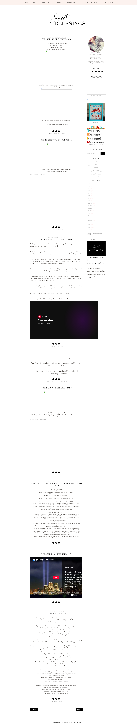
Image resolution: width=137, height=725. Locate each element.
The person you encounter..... (57, 140)
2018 (89, 190)
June (89, 213)
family (55, 133)
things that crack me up (60, 381)
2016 (89, 193)
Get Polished (68, 722)
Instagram (45, 2)
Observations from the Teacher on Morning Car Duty (57, 484)
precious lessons (96, 168)
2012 (89, 200)
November (90, 205)
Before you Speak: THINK (96, 144)
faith (96, 162)
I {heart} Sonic (96, 122)
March (89, 218)
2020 (89, 186)
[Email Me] (101, 71)
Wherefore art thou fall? (56, 39)
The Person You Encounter (38, 174)
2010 (89, 224)
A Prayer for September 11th (56, 554)
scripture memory (96, 174)
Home (26, 2)
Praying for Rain (56, 614)
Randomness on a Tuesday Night (56, 239)
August (89, 210)
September (90, 208)
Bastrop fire (64, 687)
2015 (89, 195)
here (61, 682)
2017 (89, 191)
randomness (62, 133)
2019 (89, 188)
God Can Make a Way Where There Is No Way (97, 99)
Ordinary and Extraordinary (38, 419)
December (90, 203)
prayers (59, 701)
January (90, 222)
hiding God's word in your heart (96, 165)
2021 (89, 185)
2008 (89, 227)
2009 (89, 226)
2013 (89, 198)
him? (45, 276)
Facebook (58, 2)
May (89, 215)
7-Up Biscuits (54, 293)
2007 (89, 229)
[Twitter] (93, 71)
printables (59, 229)
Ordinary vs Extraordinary (56, 388)
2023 (89, 183)
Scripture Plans (91, 2)
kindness (96, 167)
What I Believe (107, 2)
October (90, 206)
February (90, 220)
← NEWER (34, 709)
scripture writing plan (96, 176)
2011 (89, 202)
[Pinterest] (96, 71)
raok (96, 173)
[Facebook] (90, 71)
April (89, 217)
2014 (89, 196)
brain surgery (96, 161)
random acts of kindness (96, 171)
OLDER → (79, 709)
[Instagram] (99, 71)
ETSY (34, 2)
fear (96, 164)
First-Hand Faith (73, 2)
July (89, 212)
